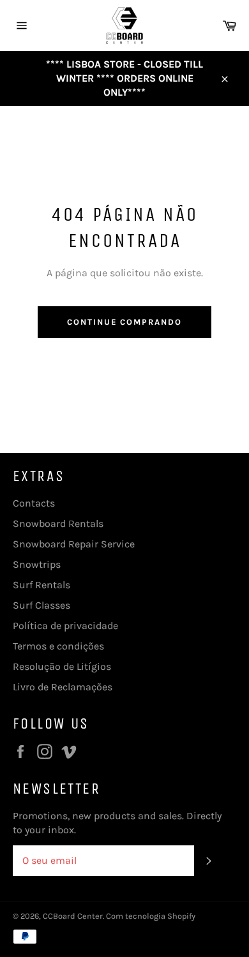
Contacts (34, 503)
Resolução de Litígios (62, 666)
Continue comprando (124, 322)
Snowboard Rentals (58, 523)
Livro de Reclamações (62, 687)
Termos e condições (58, 646)
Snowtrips (37, 564)
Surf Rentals (41, 585)
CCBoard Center (73, 916)
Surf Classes (41, 605)
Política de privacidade (65, 625)
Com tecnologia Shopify (150, 916)
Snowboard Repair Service (74, 544)
